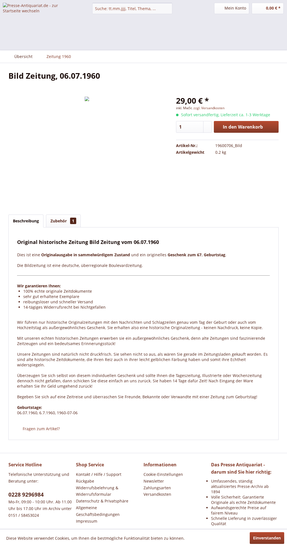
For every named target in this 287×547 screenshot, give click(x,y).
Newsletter (154, 481)
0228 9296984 (26, 494)
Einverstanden (267, 538)
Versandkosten (157, 494)
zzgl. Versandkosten (208, 108)
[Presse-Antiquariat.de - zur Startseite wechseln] (37, 13)
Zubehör (62, 221)
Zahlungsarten (157, 487)
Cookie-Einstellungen (163, 474)
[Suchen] (167, 8)
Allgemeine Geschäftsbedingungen (98, 511)
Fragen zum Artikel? (41, 428)
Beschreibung (26, 221)
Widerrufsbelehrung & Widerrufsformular (97, 491)
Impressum (86, 521)
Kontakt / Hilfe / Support (98, 474)
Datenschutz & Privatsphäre (102, 501)
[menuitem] (132, 8)
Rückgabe (85, 481)
